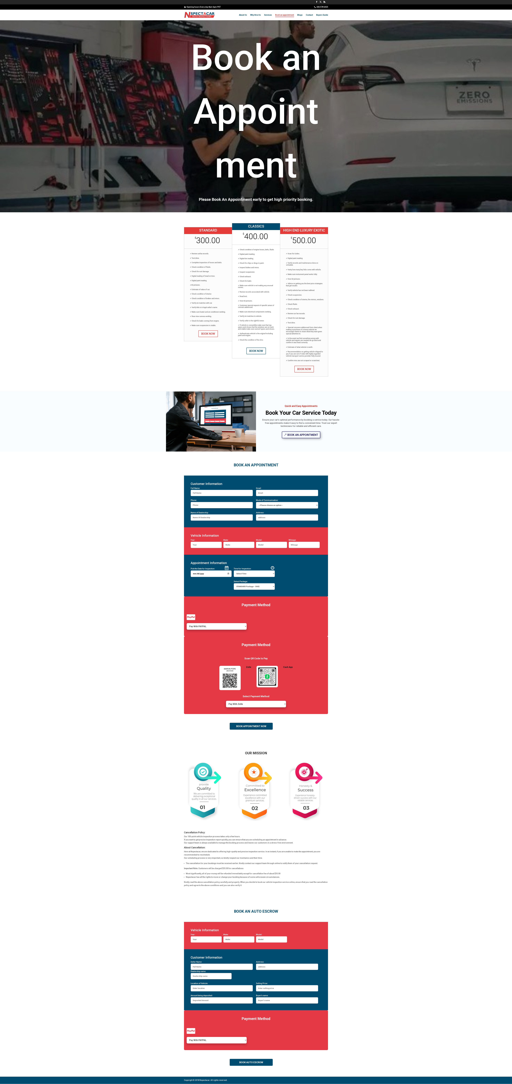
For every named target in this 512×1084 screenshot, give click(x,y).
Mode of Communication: (267, 500)
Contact (309, 15)
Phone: (194, 500)
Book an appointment (284, 15)
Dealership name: (198, 971)
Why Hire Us (255, 15)
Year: (193, 540)
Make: (226, 540)
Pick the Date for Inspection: (203, 569)
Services (268, 15)
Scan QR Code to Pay (256, 658)
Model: (259, 540)
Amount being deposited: (202, 995)
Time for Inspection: (242, 569)
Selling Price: (262, 983)
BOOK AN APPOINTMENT (302, 434)
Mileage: (292, 540)
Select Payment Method (256, 696)
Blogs (300, 15)
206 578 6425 (322, 7)
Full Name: (195, 488)
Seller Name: (196, 962)
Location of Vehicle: (199, 983)
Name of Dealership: (200, 513)
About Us (243, 15)
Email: (258, 488)
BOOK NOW (208, 333)
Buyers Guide (322, 15)
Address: (260, 513)
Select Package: (241, 581)
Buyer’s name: (262, 995)
